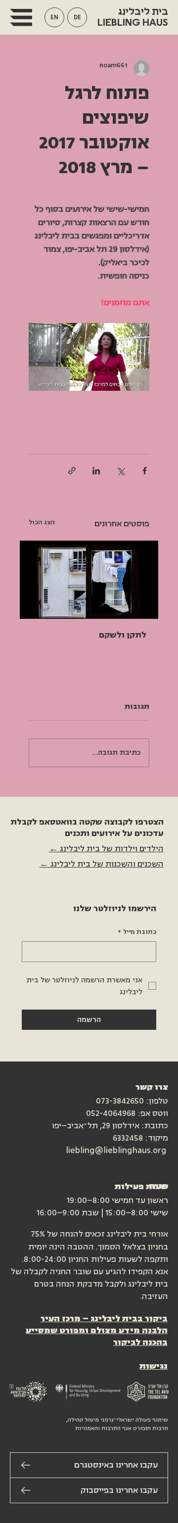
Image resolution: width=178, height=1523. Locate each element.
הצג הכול (42, 522)
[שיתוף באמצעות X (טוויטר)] (120, 470)
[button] (54, 17)
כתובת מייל (137, 931)
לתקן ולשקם (122, 635)
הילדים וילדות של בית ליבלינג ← (106, 848)
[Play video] (89, 357)
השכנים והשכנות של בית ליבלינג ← (102, 864)
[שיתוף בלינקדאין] (96, 470)
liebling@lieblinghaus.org (116, 1150)
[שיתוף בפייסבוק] (144, 470)
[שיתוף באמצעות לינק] (72, 470)
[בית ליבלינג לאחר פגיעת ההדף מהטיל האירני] (89, 580)
